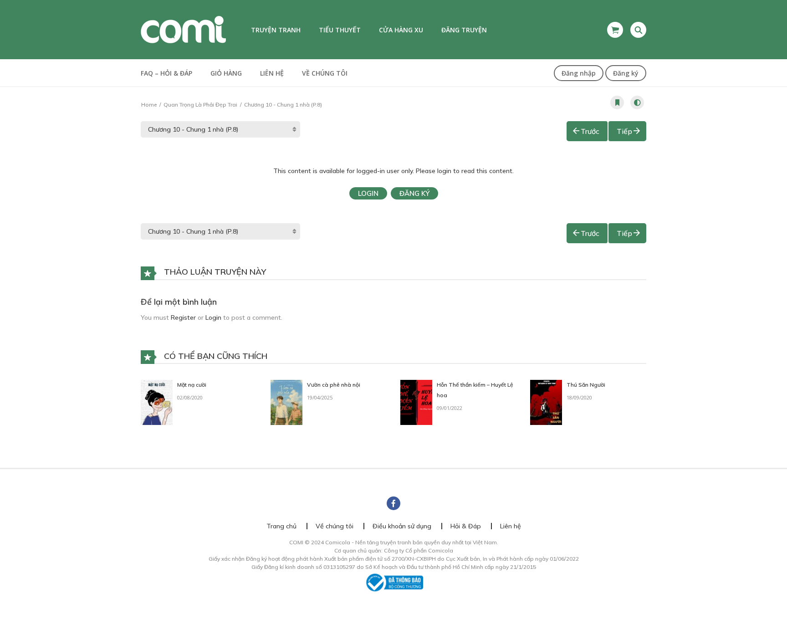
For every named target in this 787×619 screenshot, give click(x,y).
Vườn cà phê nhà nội (333, 384)
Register (183, 317)
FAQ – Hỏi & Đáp (166, 73)
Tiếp (624, 131)
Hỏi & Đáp (465, 526)
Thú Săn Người (586, 384)
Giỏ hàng (226, 73)
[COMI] (183, 29)
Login (368, 193)
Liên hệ (272, 73)
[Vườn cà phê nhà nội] (286, 402)
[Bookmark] (617, 102)
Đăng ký (626, 73)
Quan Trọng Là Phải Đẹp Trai (200, 104)
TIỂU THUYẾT (340, 30)
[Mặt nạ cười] (157, 402)
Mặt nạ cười (191, 384)
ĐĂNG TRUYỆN (464, 30)
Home (149, 104)
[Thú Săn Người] (546, 402)
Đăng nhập (579, 73)
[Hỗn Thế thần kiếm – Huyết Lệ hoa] (416, 402)
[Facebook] (393, 503)
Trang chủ (281, 526)
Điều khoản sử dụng (402, 526)
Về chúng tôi (325, 73)
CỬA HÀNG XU (401, 30)
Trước (590, 131)
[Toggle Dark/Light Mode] (637, 102)
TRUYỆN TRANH (276, 30)
